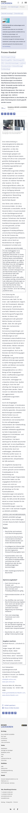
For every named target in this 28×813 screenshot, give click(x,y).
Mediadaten (4, 748)
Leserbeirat (4, 740)
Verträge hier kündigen (7, 750)
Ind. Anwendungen (13, 7)
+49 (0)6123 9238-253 (7, 792)
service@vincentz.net (6, 796)
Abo (2, 756)
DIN (3, 63)
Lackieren (22, 63)
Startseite (4, 7)
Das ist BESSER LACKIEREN (8, 734)
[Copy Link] (2, 114)
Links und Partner (5, 742)
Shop (2, 754)
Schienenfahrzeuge (18, 13)
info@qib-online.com (9, 679)
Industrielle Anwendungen (7, 13)
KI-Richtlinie (4, 738)
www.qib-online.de (8, 682)
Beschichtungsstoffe (19, 60)
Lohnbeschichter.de (6, 758)
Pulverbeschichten (6, 66)
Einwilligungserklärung (7, 770)
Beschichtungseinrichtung (8, 57)
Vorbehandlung (5, 69)
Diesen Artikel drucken (11, 708)
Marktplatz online (5, 752)
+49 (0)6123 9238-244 (7, 794)
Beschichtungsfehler (7, 60)
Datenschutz (4, 768)
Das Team (3, 736)
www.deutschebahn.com (10, 695)
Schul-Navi (3, 760)
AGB (2, 766)
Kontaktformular (5, 798)
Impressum (4, 772)
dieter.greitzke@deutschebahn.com (13, 693)
